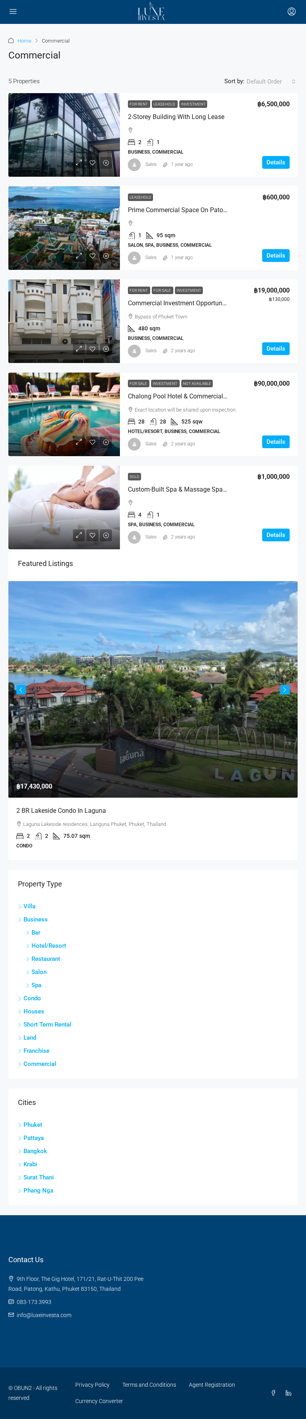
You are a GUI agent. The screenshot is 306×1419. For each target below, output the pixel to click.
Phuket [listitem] (33, 1124)
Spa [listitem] (36, 985)
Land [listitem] (30, 1037)
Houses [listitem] (34, 1011)
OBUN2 (23, 1388)
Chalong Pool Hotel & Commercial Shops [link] (185, 396)
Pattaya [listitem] (34, 1138)
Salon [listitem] (39, 972)
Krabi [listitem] (30, 1164)
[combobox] (271, 81)
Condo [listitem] (32, 998)
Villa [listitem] (29, 906)
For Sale (162, 290)
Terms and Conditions (149, 1385)
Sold (134, 476)
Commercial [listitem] (40, 1064)
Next (285, 690)
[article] (153, 721)
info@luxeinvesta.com (44, 1315)
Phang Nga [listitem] (38, 1190)
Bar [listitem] (35, 932)
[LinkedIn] (290, 1393)
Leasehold (164, 104)
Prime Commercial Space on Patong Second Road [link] (198, 210)
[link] (64, 135)
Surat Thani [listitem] (39, 1177)
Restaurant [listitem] (45, 958)
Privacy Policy (92, 1385)
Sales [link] (151, 164)
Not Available (197, 383)
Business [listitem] (36, 919)
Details (276, 162)
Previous (21, 690)
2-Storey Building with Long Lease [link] (176, 117)
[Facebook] (275, 1393)
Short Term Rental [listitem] (47, 1024)
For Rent (139, 104)
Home (24, 41)
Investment (193, 104)
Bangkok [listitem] (35, 1151)
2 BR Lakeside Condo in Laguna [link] (61, 810)
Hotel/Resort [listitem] (48, 945)
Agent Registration (212, 1385)
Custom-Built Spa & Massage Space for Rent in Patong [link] (205, 489)
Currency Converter (99, 1401)
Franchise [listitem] (36, 1050)
